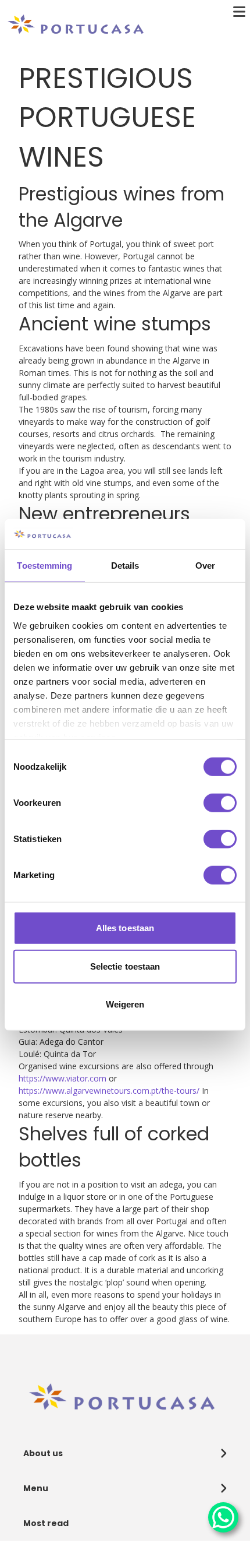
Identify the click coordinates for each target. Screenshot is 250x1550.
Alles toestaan (125, 928)
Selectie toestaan (125, 966)
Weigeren (125, 1004)
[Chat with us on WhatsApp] (223, 1517)
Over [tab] (205, 565)
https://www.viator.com (62, 1078)
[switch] (220, 803)
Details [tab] (125, 565)
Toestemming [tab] (44, 565)
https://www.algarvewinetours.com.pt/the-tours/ (109, 1090)
